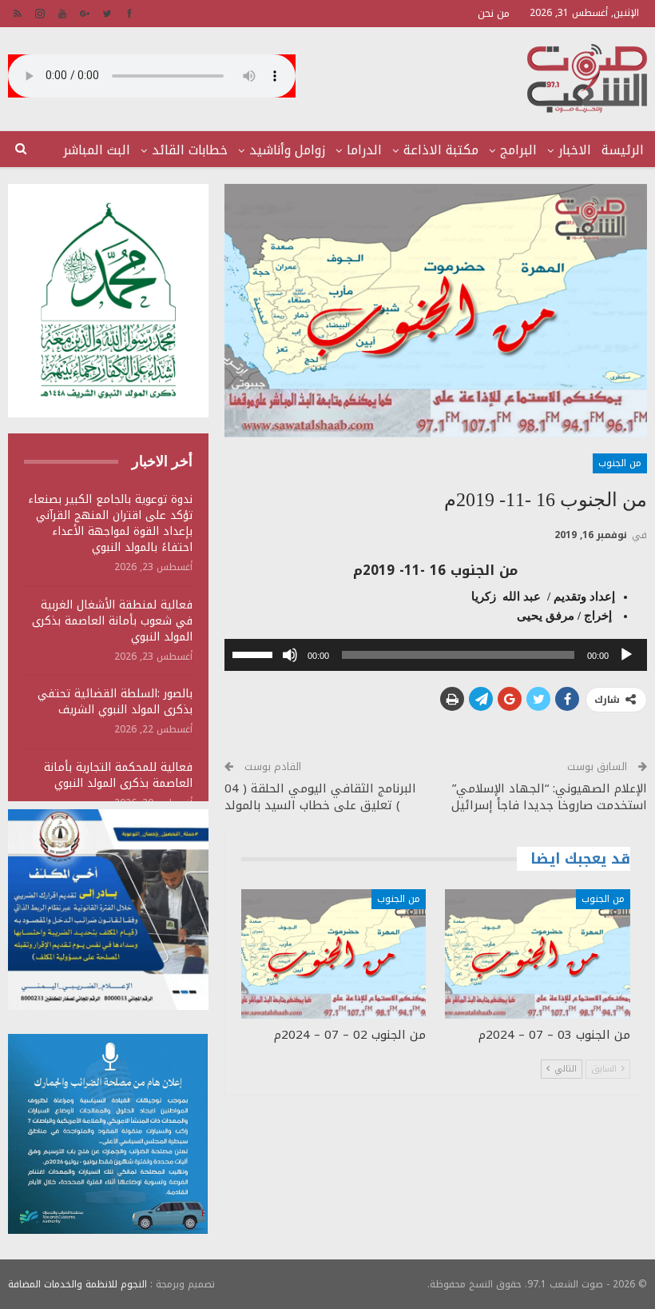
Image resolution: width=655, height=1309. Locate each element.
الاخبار (574, 150)
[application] (435, 655)
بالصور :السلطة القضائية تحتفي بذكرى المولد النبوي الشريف (115, 701)
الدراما (364, 150)
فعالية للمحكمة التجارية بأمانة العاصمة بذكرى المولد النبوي (118, 775)
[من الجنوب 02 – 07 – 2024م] (334, 954)
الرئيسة (622, 150)
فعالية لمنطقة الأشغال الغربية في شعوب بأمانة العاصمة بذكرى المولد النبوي (112, 621)
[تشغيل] (626, 655)
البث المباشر (96, 150)
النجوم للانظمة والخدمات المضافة (77, 1284)
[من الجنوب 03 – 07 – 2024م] (537, 954)
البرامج (518, 150)
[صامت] (290, 655)
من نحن (494, 13)
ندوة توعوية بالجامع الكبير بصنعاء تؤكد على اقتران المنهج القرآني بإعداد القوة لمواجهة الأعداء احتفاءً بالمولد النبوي (110, 523)
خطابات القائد (190, 150)
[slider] (254, 653)
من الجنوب (619, 463)
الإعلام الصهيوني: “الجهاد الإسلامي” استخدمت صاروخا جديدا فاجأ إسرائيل (549, 796)
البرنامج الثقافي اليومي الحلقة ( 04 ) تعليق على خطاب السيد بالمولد (320, 796)
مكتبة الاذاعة (440, 150)
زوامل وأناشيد (287, 150)
